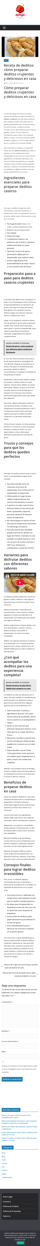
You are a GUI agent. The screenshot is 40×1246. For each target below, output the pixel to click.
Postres (4, 1170)
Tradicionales (7, 1177)
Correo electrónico (10, 1041)
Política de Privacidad (12, 1211)
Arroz (4, 1153)
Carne (4, 1160)
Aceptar (20, 1243)
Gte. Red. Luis (19, 83)
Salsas (4, 1174)
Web (3, 1051)
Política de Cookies (11, 1206)
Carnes (4, 1163)
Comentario (7, 1002)
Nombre (6, 1031)
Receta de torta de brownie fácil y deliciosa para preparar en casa (19, 974)
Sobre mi (6, 1216)
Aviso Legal (7, 1197)
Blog (6, 60)
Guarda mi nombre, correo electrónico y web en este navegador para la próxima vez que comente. (19, 1069)
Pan (3, 1167)
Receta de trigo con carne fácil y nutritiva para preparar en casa (21, 966)
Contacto (7, 1201)
